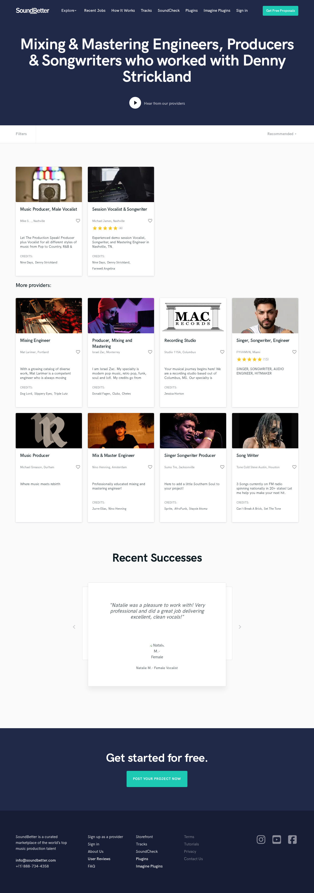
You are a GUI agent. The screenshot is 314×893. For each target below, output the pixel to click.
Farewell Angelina (103, 269)
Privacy (190, 851)
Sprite (168, 509)
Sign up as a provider (105, 837)
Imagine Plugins (217, 10)
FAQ (91, 866)
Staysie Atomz (198, 509)
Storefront (144, 837)
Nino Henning (117, 509)
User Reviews (99, 859)
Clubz (116, 394)
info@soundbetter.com (36, 860)
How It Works (123, 10)
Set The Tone (272, 509)
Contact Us (193, 859)
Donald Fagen (101, 394)
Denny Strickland (46, 262)
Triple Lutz (60, 394)
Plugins (191, 10)
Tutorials (191, 844)
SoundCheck (169, 10)
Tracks (146, 10)
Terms (189, 837)
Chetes (126, 394)
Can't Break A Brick (249, 509)
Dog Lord (26, 394)
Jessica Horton (174, 394)
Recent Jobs (94, 10)
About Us (96, 851)
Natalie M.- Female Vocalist (157, 668)
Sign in (242, 10)
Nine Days (26, 262)
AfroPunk (180, 509)
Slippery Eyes (43, 394)
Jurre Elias (99, 509)
